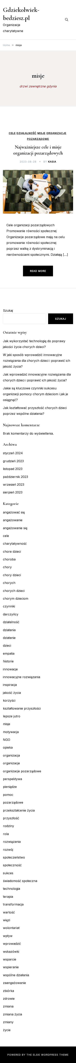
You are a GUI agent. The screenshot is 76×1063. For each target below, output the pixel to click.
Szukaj (8, 310)
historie (8, 661)
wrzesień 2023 (13, 484)
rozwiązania (12, 842)
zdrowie (9, 998)
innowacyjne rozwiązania (21, 677)
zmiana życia (12, 1014)
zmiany (8, 1022)
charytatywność (15, 543)
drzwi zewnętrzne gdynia (38, 86)
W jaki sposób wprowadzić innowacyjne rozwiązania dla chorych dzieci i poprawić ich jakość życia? (36, 361)
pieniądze (10, 787)
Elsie (36, 1054)
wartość (9, 912)
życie (7, 1030)
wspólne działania (16, 975)
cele (12, 133)
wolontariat (11, 928)
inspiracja (10, 685)
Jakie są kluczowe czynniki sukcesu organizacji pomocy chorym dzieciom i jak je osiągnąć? (35, 394)
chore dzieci (12, 551)
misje (41, 133)
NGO (6, 740)
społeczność (12, 865)
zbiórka (8, 991)
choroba (9, 559)
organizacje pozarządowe (22, 771)
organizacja (11, 755)
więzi (6, 920)
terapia (8, 897)
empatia (8, 653)
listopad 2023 (12, 469)
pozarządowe (38, 139)
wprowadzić (12, 944)
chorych (9, 583)
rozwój (8, 850)
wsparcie (9, 959)
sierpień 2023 (12, 492)
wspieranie (11, 967)
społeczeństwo (14, 857)
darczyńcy (10, 614)
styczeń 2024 (13, 453)
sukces (8, 873)
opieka (8, 747)
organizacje (56, 133)
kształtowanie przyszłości (22, 708)
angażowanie (12, 520)
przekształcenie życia (19, 810)
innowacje (10, 669)
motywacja (11, 732)
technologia (11, 889)
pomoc (8, 795)
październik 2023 (15, 477)
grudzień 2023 (13, 461)
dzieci (7, 645)
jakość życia (12, 693)
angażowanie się (15, 528)
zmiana (8, 1006)
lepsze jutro (11, 716)
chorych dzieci (14, 591)
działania (9, 630)
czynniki (9, 606)
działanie (9, 638)
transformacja (13, 904)
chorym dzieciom (15, 598)
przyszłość (11, 818)
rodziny (8, 826)
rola (6, 834)
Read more (38, 270)
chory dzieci (12, 575)
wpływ (7, 936)
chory (7, 567)
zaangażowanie (14, 983)
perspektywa (12, 779)
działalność (26, 133)
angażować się (14, 512)
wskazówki (11, 951)
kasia (52, 161)
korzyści (9, 700)
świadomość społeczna (20, 881)
